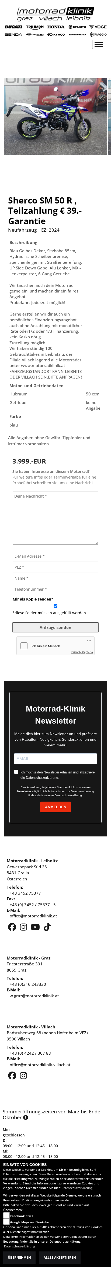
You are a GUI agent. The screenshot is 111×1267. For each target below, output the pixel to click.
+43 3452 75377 (25, 893)
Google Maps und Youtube (29, 1222)
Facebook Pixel (21, 1216)
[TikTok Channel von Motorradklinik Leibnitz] (47, 928)
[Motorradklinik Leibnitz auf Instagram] (24, 928)
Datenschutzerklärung (76, 1188)
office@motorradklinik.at (33, 915)
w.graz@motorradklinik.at (34, 995)
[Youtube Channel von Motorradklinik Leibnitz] (35, 928)
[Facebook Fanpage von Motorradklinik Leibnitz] (13, 928)
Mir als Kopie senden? (33, 599)
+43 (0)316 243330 (28, 984)
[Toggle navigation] (98, 44)
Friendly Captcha (82, 652)
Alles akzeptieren (60, 1257)
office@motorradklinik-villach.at (40, 1064)
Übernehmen (19, 1257)
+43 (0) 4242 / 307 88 (30, 1053)
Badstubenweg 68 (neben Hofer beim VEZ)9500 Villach (47, 1033)
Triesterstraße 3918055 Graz (28, 964)
